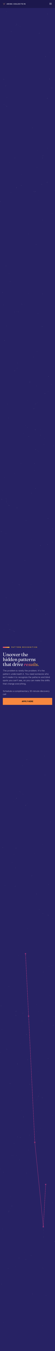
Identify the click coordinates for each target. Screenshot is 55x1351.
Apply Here (27, 701)
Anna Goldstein (16, 4)
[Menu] (50, 4)
